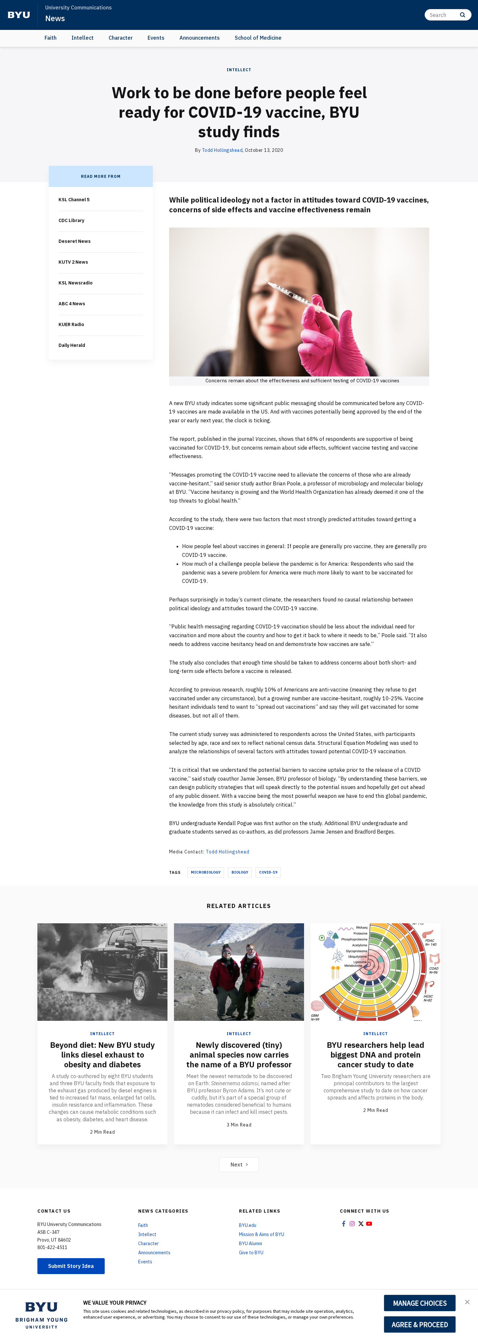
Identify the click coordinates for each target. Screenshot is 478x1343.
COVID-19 (268, 872)
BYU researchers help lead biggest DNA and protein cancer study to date (375, 1055)
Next (237, 1164)
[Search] (462, 14)
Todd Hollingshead (222, 150)
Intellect (83, 37)
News (55, 18)
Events (156, 37)
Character (121, 37)
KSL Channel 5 (74, 200)
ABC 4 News (72, 304)
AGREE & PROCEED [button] (420, 1324)
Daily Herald (72, 345)
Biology (240, 872)
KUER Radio (71, 324)
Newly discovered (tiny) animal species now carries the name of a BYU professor (239, 1055)
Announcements (199, 37)
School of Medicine (258, 37)
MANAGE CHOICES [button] (420, 1303)
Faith (51, 37)
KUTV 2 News (73, 262)
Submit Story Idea (71, 1266)
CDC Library (71, 220)
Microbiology (205, 872)
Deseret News (75, 241)
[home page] (18, 15)
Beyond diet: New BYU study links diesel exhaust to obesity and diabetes (102, 1055)
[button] (467, 1301)
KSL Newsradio (76, 283)
